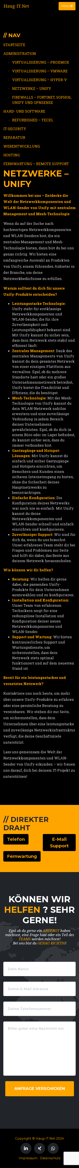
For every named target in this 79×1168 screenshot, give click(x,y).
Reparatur (14, 137)
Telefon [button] (16, 839)
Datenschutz (50, 1158)
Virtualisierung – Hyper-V (39, 79)
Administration (19, 53)
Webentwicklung (21, 146)
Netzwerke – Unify (31, 88)
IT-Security (14, 128)
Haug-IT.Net (16, 6)
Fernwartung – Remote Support (36, 163)
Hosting (11, 155)
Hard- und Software (24, 111)
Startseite (14, 44)
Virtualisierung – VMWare (40, 71)
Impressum (28, 1158)
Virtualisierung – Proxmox (40, 62)
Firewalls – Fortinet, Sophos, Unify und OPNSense (41, 100)
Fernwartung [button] (22, 856)
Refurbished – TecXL (32, 120)
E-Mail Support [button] (59, 842)
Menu (65, 6)
